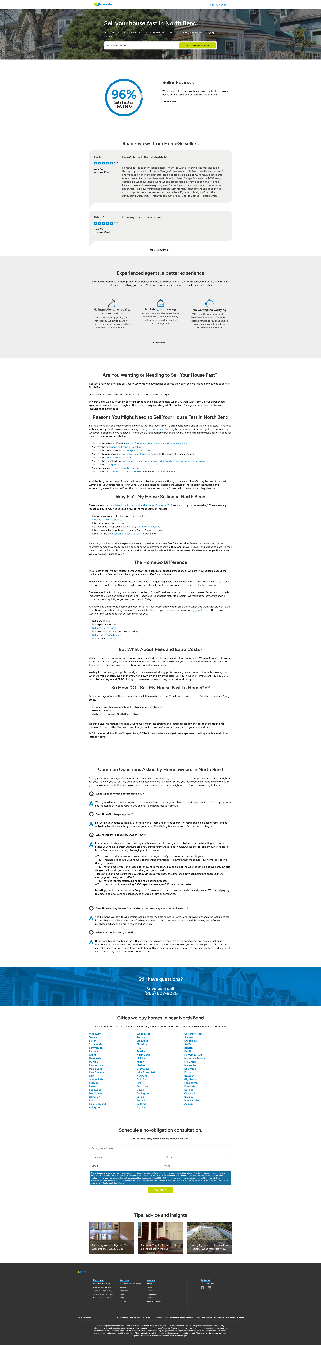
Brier (91, 1100)
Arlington (94, 1107)
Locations (124, 1291)
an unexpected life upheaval (138, 450)
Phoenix (150, 1298)
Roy (139, 1047)
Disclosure (230, 1317)
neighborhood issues (148, 526)
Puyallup (141, 1051)
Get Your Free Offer (197, 45)
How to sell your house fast (130, 1284)
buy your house (199, 610)
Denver (150, 1291)
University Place (193, 1033)
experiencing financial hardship (123, 446)
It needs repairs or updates (107, 519)
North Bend (143, 1054)
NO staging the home (104, 627)
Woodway (95, 1033)
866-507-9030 (218, 4)
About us (123, 1287)
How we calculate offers (102, 1287)
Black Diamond (97, 1103)
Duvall (140, 1089)
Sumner (188, 1037)
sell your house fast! (153, 429)
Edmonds (189, 1086)
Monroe (93, 1061)
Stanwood (142, 1040)
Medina (141, 1065)
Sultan (92, 1040)
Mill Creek (190, 1061)
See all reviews (159, 250)
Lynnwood (143, 1068)
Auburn (188, 1103)
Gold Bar (141, 1079)
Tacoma (141, 1037)
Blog (122, 1294)
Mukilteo (142, 1058)
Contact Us (205, 1280)
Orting (92, 1054)
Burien (140, 1096)
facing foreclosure (116, 464)
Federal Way (191, 1082)
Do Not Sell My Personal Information (178, 1317)
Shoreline (142, 1044)
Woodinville (143, 1033)
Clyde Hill (189, 1093)
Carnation (94, 1096)
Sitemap (240, 1317)
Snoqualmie (191, 1040)
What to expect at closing (103, 1294)
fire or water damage (128, 467)
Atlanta (150, 1284)
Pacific (188, 1051)
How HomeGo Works (101, 1284)
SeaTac (188, 1044)
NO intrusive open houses (106, 634)
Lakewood (190, 1068)
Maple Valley (96, 1068)
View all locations (154, 1301)
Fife (139, 1082)
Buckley (188, 1096)
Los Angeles (152, 1294)
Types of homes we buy (102, 1291)
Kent (91, 1075)
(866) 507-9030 (160, 993)
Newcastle (95, 1058)
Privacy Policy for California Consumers (146, 1317)
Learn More (159, 342)
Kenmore (142, 1075)
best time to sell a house (125, 533)
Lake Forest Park (146, 1072)
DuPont (188, 1089)
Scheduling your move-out (103, 1298)
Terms (121, 1183)
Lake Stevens (96, 1072)
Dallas (149, 1287)
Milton (140, 1061)
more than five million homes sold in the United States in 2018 (137, 505)
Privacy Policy (156, 1175)
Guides (123, 1301)
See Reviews (169, 101)
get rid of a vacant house (126, 471)
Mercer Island (96, 1065)
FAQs (122, 1298)
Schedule (160, 1190)
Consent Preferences (203, 1317)
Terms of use (219, 1317)
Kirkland (188, 1072)
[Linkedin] (209, 1288)
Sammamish (96, 1047)
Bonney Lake (191, 1100)
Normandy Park (193, 1054)
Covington (143, 1093)
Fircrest (93, 1082)
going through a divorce (119, 457)
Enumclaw (142, 1086)
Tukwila (93, 1037)
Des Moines (95, 1093)
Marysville (190, 1065)
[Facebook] (202, 1288)
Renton (188, 1047)
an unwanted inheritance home (136, 453)
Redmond (94, 1051)
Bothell (141, 1100)
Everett (93, 1086)
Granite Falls (96, 1079)
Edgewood (95, 1089)
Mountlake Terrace (194, 1058)
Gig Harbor (190, 1079)
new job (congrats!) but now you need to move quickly (156, 443)
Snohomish (95, 1044)
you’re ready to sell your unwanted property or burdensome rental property (166, 460)
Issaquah (189, 1075)
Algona (141, 1107)
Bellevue (141, 1103)
